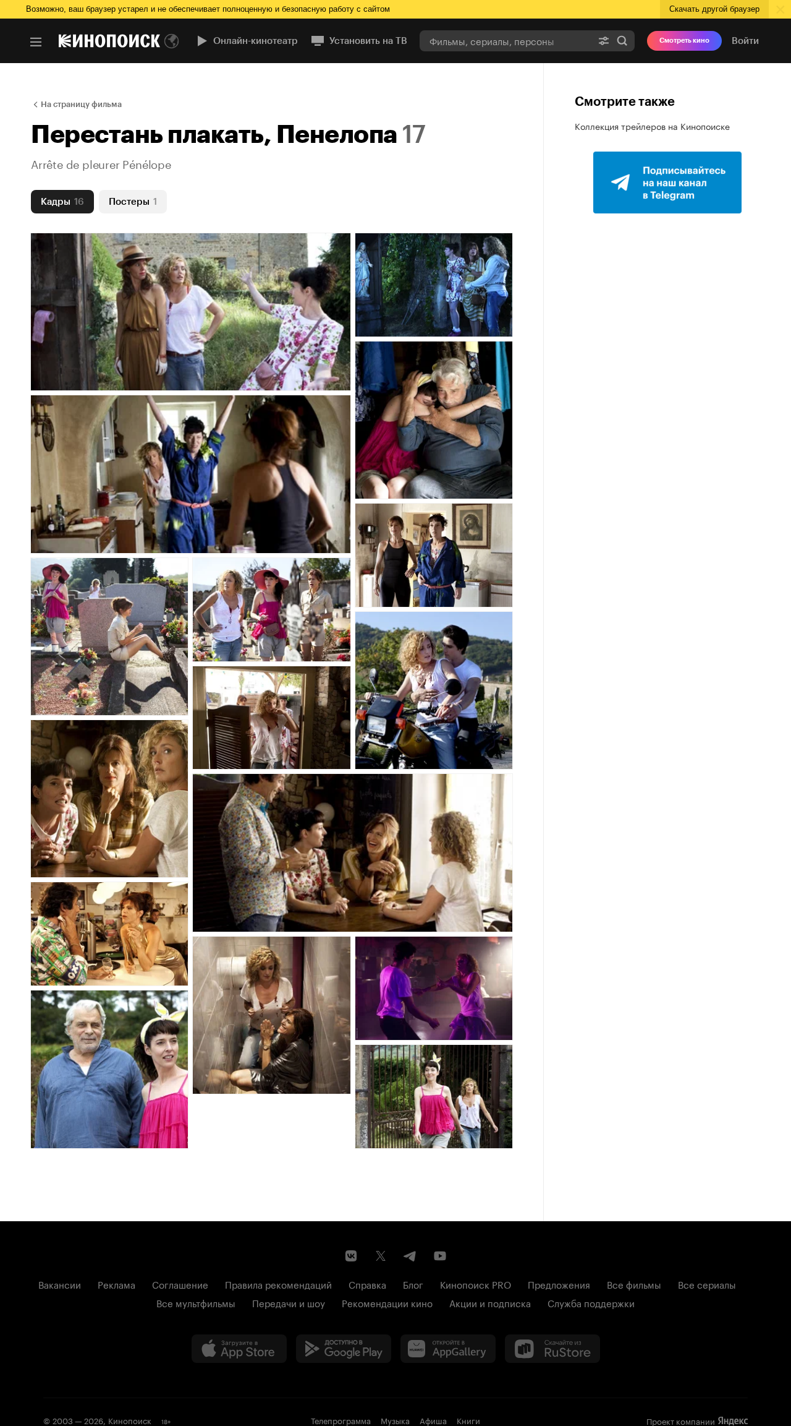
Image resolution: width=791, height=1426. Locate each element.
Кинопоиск (129, 1420)
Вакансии (59, 1283)
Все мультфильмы (195, 1302)
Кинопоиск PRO (475, 1283)
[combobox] (505, 40)
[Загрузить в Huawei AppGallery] (448, 1348)
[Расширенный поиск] (603, 40)
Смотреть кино (684, 41)
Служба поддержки (591, 1302)
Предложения (559, 1283)
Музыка (395, 1420)
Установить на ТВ (368, 40)
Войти (745, 40)
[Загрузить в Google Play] (343, 1348)
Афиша (433, 1420)
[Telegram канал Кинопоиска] (410, 1255)
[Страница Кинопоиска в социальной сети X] (380, 1255)
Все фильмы (634, 1283)
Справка (367, 1283)
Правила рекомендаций (278, 1283)
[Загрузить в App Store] (239, 1348)
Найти (622, 40)
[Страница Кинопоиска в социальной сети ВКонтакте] (351, 1255)
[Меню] (35, 42)
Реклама (116, 1283)
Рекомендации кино (387, 1302)
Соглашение (180, 1283)
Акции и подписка (490, 1302)
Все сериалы (707, 1283)
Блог (413, 1283)
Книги (468, 1420)
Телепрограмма (341, 1420)
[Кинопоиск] (109, 41)
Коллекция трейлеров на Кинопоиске (652, 125)
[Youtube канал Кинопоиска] (440, 1255)
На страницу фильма (81, 104)
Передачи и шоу (288, 1302)
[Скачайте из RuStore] (552, 1348)
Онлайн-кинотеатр (255, 40)
